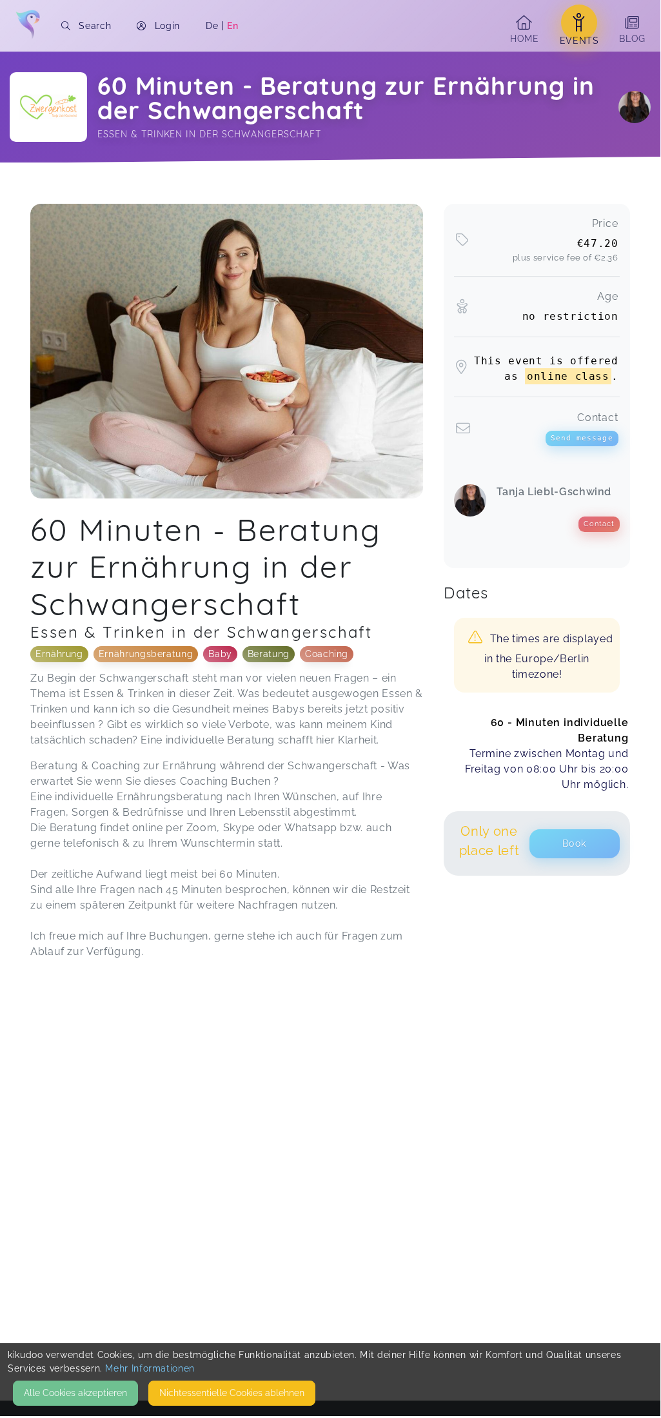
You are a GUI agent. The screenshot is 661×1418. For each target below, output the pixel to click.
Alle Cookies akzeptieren (75, 1393)
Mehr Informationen (150, 1368)
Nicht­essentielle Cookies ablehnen (231, 1393)
